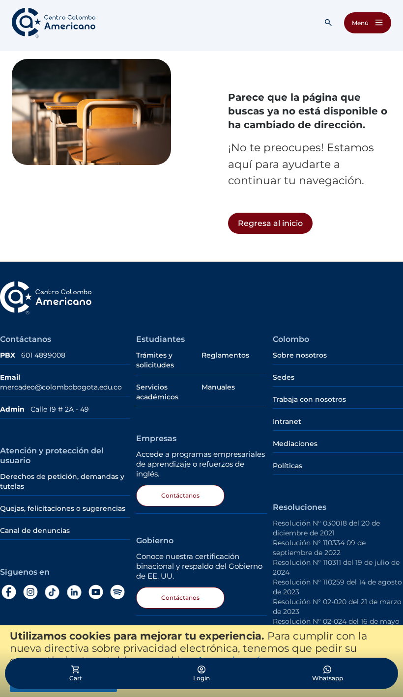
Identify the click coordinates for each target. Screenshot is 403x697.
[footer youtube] (98, 592)
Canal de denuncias (35, 530)
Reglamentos (225, 355)
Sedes (283, 377)
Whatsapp (327, 678)
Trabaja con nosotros (309, 399)
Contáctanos (180, 495)
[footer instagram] (32, 592)
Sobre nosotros (300, 355)
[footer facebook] (11, 592)
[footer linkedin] (76, 592)
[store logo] (53, 23)
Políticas (287, 465)
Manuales (218, 387)
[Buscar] (328, 22)
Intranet (287, 421)
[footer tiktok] (54, 592)
